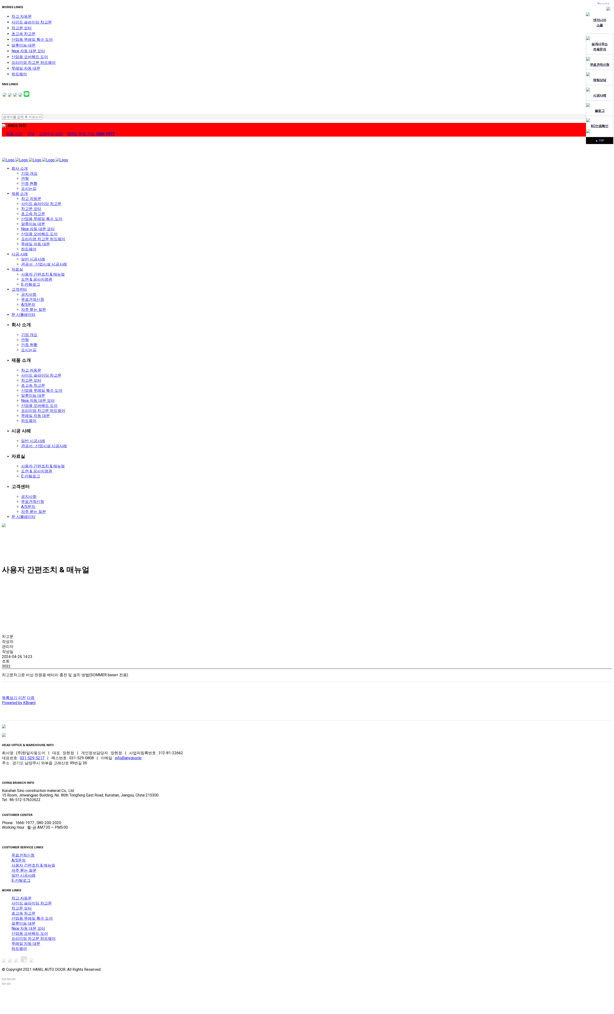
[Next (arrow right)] (9, 983)
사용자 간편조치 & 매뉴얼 (33, 865)
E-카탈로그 (21, 880)
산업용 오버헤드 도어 (30, 56)
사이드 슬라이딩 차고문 (32, 22)
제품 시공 (14, 134)
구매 (31, 134)
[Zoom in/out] (13, 979)
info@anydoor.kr (128, 758)
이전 (22, 697)
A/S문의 (19, 860)
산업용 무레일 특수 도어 (32, 39)
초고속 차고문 (23, 33)
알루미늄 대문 (23, 45)
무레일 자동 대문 (26, 68)
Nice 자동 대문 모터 (28, 51)
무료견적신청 (23, 855)
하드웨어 (19, 74)
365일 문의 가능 (90, 134)
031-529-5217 (32, 758)
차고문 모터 (22, 28)
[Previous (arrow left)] (4, 983)
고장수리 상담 (51, 134)
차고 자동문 (22, 16)
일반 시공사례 (23, 875)
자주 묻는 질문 (24, 870)
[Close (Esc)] (4, 979)
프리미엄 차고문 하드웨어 (34, 62)
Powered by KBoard (18, 702)
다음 (31, 697)
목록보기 (9, 697)
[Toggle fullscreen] (9, 979)
